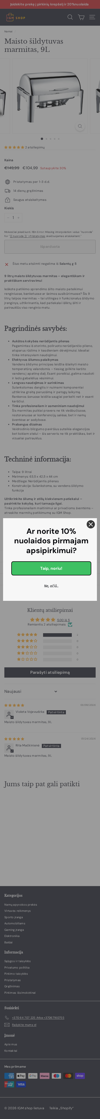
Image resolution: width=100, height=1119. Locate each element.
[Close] (91, 524)
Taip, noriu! (51, 568)
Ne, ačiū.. (51, 586)
